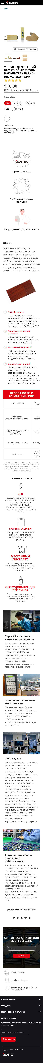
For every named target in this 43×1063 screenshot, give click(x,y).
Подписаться (9, 1039)
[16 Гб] (16, 106)
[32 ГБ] (24, 106)
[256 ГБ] (18, 112)
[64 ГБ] (32, 106)
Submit (22, 955)
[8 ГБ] (8, 106)
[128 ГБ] (9, 112)
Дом (6, 9)
